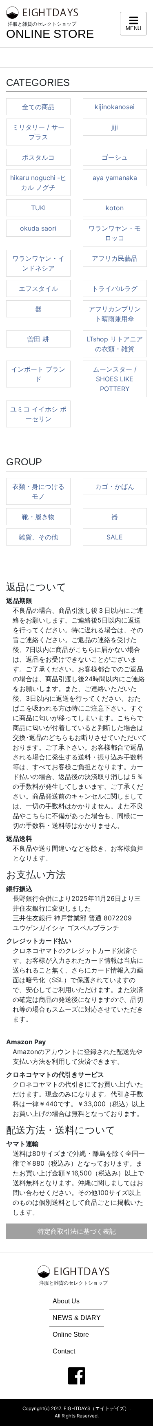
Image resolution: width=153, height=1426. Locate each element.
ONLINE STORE (50, 33)
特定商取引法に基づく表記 (77, 1231)
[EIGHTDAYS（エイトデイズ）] (42, 12)
